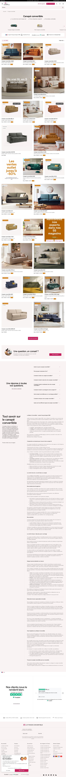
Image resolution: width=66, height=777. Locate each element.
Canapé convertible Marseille (45, 754)
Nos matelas (16, 748)
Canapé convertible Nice (44, 757)
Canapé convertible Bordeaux (45, 747)
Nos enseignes (16, 745)
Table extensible (4, 751)
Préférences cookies (56, 748)
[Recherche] (62, 7)
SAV (28, 754)
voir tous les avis (16, 703)
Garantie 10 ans (30, 751)
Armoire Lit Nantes (43, 764)
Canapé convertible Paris (44, 745)
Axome (27, 774)
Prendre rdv (50, 240)
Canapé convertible (4, 745)
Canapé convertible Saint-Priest (45, 752)
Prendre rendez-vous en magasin (8, 442)
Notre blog (16, 751)
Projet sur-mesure (30, 759)
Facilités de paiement (31, 753)
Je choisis (8, 770)
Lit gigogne (3, 753)
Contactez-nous (30, 745)
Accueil (4, 11)
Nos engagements (17, 753)
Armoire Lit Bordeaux (44, 760)
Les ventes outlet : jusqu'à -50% (33, 0)
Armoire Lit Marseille (44, 763)
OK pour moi (21, 770)
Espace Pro (3, 0)
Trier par (61, 40)
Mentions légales (56, 745)
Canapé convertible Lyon (44, 750)
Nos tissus (16, 747)
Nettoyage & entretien (31, 756)
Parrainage (29, 765)
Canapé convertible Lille (44, 748)
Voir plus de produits (33, 338)
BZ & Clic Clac (3, 747)
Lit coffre (2, 750)
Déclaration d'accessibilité (57, 753)
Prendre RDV (51, 3)
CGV (54, 750)
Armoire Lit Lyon (43, 761)
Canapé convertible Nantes (45, 755)
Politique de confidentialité (58, 747)
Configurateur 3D (30, 760)
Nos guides (16, 750)
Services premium (30, 757)
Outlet (28, 763)
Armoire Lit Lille (43, 766)
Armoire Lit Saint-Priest (44, 767)
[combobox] (33, 7)
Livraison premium (30, 750)
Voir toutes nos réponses (16, 388)
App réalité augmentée (31, 762)
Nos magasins (59, 240)
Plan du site (55, 751)
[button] (2, 3)
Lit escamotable (4, 748)
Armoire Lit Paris (43, 758)
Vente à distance (30, 747)
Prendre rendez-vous (31, 748)
